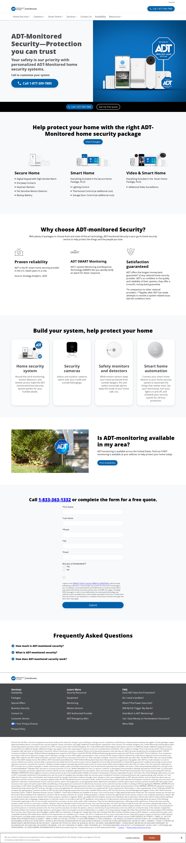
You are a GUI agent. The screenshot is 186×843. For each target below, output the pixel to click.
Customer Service (20, 718)
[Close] (182, 838)
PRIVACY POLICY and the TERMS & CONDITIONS (91, 583)
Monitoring (72, 703)
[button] (93, 646)
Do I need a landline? (133, 697)
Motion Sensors (75, 708)
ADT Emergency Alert (78, 718)
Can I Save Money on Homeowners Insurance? (146, 718)
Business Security (20, 708)
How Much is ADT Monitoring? (137, 713)
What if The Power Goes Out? (137, 703)
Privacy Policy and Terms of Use (139, 827)
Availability (16, 692)
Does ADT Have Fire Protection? (138, 692)
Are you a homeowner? (74, 563)
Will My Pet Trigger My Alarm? (137, 708)
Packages (16, 697)
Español (172, 2)
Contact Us (17, 713)
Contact (121, 827)
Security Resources (76, 692)
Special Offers (18, 703)
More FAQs (128, 723)
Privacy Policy (18, 728)
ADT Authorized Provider (79, 713)
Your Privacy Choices (27, 723)
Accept (152, 837)
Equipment (72, 697)
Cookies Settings (133, 837)
